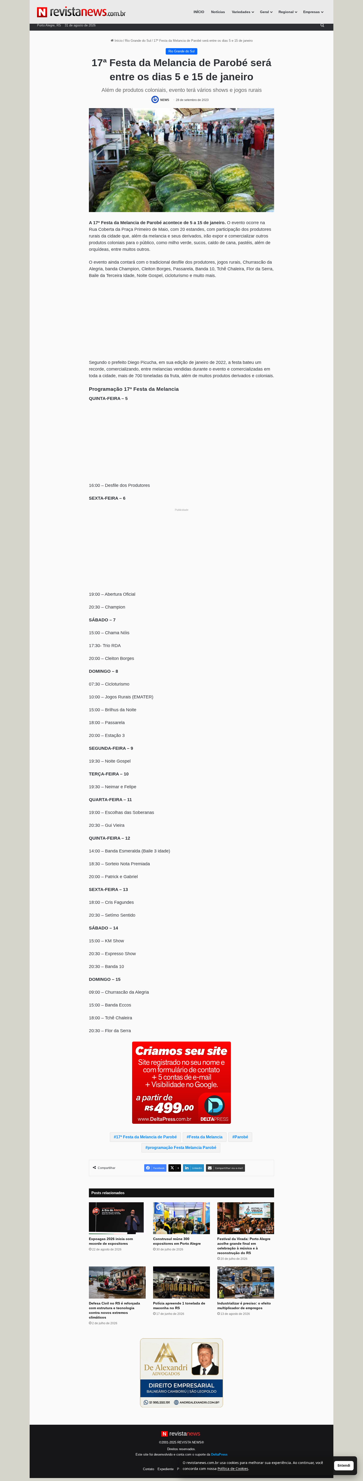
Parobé (241, 1137)
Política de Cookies (233, 1468)
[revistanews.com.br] (81, 11)
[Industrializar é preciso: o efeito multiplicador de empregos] (245, 1282)
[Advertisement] (181, 319)
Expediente (166, 1469)
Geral (264, 12)
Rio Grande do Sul (138, 40)
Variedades (241, 12)
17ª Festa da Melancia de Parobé (146, 1137)
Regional (286, 12)
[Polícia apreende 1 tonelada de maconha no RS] (181, 1282)
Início (118, 40)
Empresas (311, 12)
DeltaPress (219, 1454)
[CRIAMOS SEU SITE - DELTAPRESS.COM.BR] (181, 1082)
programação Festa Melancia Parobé (182, 1147)
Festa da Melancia (205, 1137)
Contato (148, 1469)
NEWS (164, 100)
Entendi (344, 1465)
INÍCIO (199, 12)
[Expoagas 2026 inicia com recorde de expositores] (117, 1218)
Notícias (218, 12)
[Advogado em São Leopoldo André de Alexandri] (181, 1372)
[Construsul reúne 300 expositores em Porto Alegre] (181, 1218)
